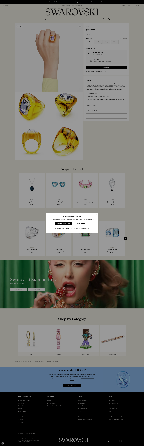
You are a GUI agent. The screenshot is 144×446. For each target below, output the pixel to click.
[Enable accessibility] (3, 443)
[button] (96, 214)
